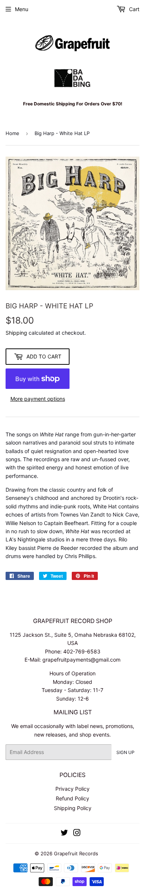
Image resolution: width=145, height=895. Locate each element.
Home (12, 133)
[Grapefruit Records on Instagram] (77, 833)
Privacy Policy (72, 789)
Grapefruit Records (76, 853)
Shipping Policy (72, 808)
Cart (133, 9)
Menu (21, 9)
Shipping (16, 333)
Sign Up (125, 752)
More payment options (37, 399)
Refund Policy (72, 798)
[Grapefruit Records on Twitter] (64, 833)
